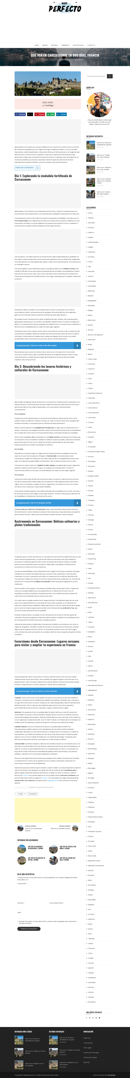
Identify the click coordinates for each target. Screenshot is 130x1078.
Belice (90, 315)
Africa (90, 213)
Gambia (91, 515)
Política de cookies (90, 1057)
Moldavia (91, 734)
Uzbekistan (92, 978)
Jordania (91, 627)
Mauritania (92, 724)
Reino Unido (92, 856)
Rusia (90, 880)
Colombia (91, 398)
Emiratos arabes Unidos (96, 452)
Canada (91, 374)
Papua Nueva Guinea (95, 817)
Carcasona (33, 794)
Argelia (90, 247)
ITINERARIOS (65, 45)
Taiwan (90, 944)
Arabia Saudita (93, 242)
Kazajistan (91, 632)
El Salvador (92, 447)
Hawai (90, 549)
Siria (89, 909)
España (90, 471)
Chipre (90, 388)
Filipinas (91, 495)
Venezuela (91, 982)
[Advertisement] (65, 27)
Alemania (91, 223)
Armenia (91, 257)
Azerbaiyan (92, 281)
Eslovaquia (92, 461)
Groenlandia (92, 534)
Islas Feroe (92, 598)
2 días (21, 794)
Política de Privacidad (91, 1053)
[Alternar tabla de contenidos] (36, 167)
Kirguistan (91, 642)
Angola (90, 237)
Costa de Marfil (93, 413)
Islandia (90, 593)
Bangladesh (92, 301)
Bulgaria (91, 349)
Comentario (22, 884)
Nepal (90, 763)
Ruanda (90, 870)
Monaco (91, 739)
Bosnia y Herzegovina (95, 335)
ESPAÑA (44, 45)
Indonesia (91, 573)
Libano (90, 666)
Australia (91, 271)
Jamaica (91, 617)
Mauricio (91, 719)
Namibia (91, 758)
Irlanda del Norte (94, 588)
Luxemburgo (92, 681)
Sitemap (86, 1062)
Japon (90, 622)
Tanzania (91, 948)
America (91, 228)
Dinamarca (92, 432)
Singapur (91, 905)
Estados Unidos (93, 476)
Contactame (88, 1043)
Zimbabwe (92, 1002)
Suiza (90, 934)
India (89, 569)
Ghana (90, 525)
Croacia (91, 422)
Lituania (90, 676)
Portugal (91, 841)
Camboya (91, 364)
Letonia (90, 661)
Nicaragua (91, 768)
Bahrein (90, 296)
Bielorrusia (91, 320)
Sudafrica (91, 919)
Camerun (91, 369)
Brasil (90, 344)
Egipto (90, 442)
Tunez (90, 953)
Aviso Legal (87, 1048)
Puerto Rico (92, 846)
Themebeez (111, 1075)
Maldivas (91, 700)
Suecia (90, 929)
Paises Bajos (92, 797)
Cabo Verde (92, 359)
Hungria (90, 564)
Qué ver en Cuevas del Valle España (68, 859)
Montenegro (92, 749)
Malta (90, 705)
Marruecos (92, 710)
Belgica (90, 310)
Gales (90, 510)
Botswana (91, 340)
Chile (90, 379)
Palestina (91, 807)
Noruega (91, 778)
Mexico (90, 729)
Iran (89, 578)
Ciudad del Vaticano (95, 393)
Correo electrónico (56, 903)
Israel (90, 607)
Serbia (90, 895)
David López (49, 105)
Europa (45, 102)
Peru (89, 827)
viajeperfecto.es (53, 781)
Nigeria (90, 773)
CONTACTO (91, 45)
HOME (37, 45)
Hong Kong (92, 559)
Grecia (90, 530)
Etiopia (90, 486)
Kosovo (90, 646)
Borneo (90, 330)
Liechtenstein (93, 671)
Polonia (90, 836)
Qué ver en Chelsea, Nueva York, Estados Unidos (104, 181)
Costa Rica (92, 418)
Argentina (91, 252)
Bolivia (90, 325)
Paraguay (91, 822)
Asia (89, 267)
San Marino (92, 885)
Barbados (91, 306)
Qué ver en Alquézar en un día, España (36, 859)
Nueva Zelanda (93, 783)
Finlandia (91, 500)
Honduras (91, 554)
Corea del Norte (93, 403)
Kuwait (90, 651)
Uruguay (91, 973)
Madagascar (92, 690)
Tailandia (91, 939)
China (90, 383)
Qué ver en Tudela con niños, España (68, 847)
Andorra (91, 232)
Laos (89, 656)
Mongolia (91, 744)
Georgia (91, 520)
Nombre (21, 903)
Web (19, 912)
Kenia (90, 637)
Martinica (91, 715)
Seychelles (92, 900)
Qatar (90, 851)
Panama (91, 812)
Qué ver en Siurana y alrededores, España (35, 847)
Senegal (91, 890)
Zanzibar (91, 997)
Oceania (91, 788)
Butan (90, 354)
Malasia (90, 695)
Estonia (90, 481)
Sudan (90, 924)
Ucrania (91, 963)
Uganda (91, 968)
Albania (90, 218)
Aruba (90, 262)
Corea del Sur (93, 408)
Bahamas (91, 291)
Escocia (90, 456)
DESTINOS (54, 45)
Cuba (90, 427)
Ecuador (91, 437)
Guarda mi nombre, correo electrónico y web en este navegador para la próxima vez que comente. (47, 922)
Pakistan (91, 802)
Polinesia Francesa (94, 832)
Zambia (90, 992)
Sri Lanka (91, 914)
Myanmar (91, 754)
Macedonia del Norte (95, 685)
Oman (90, 793)
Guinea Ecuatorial (94, 544)
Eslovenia (91, 466)
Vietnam (91, 987)
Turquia (90, 958)
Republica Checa (94, 861)
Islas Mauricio (92, 603)
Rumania (91, 875)
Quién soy (87, 1038)
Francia (50, 102)
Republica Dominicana (96, 866)
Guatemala (92, 539)
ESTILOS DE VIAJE (78, 45)
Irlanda (90, 583)
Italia (90, 612)
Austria (90, 276)
